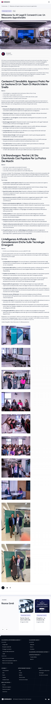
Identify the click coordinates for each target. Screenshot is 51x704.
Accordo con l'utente (43, 675)
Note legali (41, 672)
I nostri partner (5, 670)
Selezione (32, 644)
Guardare (32, 649)
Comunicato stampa (23, 679)
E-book (20, 672)
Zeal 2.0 (31, 659)
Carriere (4, 677)
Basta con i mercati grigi (7, 662)
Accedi (3, 684)
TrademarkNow (33, 657)
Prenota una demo (6, 689)
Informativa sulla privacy (44, 670)
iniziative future (13, 318)
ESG (3, 672)
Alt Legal (43, 61)
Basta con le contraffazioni (8, 658)
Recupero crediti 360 (6, 646)
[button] (49, 2)
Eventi (3, 675)
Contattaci (4, 691)
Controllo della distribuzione (8, 651)
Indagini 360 (4, 644)
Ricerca (31, 646)
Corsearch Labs (5, 679)
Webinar (20, 675)
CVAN (3, 653)
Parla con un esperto (6, 687)
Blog (20, 670)
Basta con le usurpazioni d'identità (9, 660)
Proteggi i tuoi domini (6, 649)
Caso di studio (22, 677)
